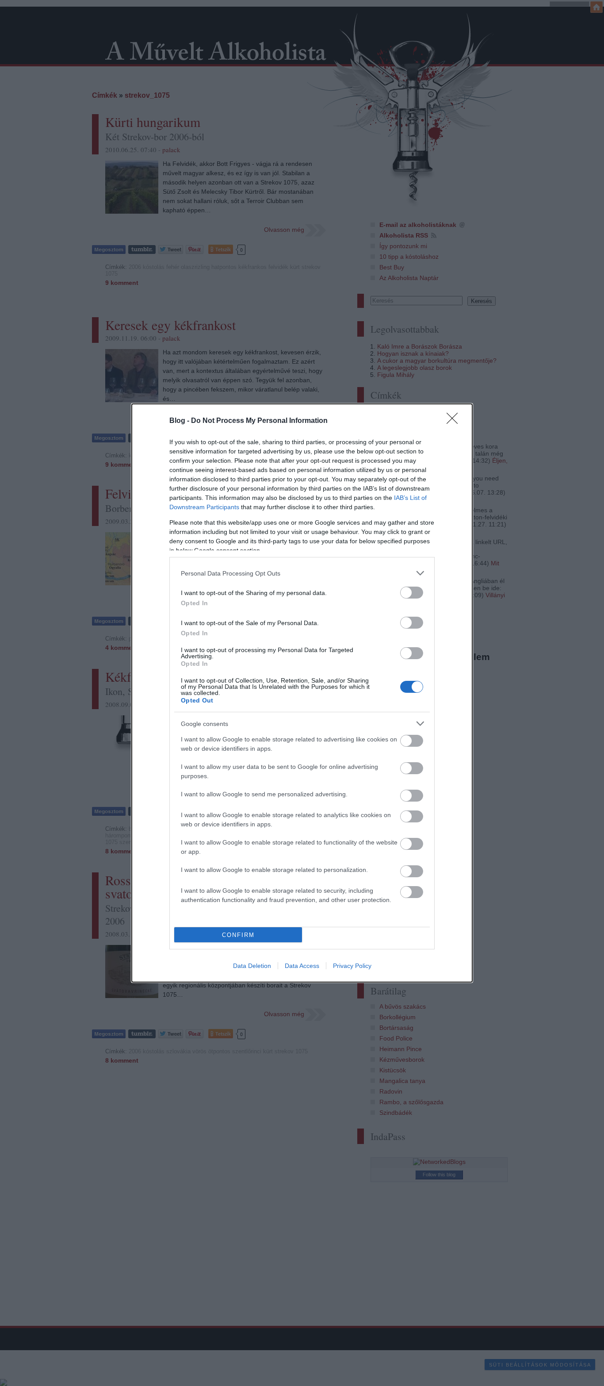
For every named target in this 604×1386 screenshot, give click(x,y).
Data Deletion (252, 965)
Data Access (302, 965)
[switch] (411, 593)
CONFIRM (238, 935)
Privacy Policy (352, 965)
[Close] (455, 421)
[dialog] (302, 693)
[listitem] (302, 573)
